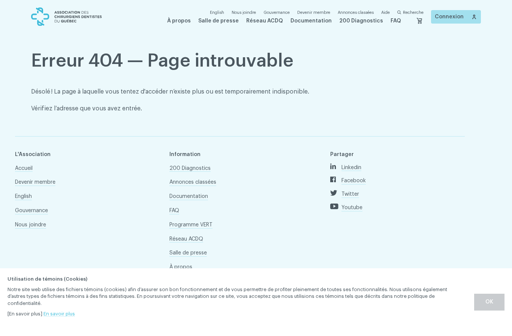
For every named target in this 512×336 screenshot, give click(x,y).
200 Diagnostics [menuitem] (361, 21)
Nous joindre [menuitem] (244, 12)
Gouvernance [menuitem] (276, 12)
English (217, 12)
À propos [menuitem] (179, 21)
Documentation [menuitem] (311, 21)
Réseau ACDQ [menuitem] (264, 21)
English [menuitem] (23, 196)
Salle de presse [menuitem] (218, 21)
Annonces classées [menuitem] (356, 12)
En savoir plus (59, 313)
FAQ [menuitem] (396, 21)
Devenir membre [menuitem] (313, 12)
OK (489, 302)
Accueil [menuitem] (24, 168)
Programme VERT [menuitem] (191, 224)
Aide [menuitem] (385, 12)
